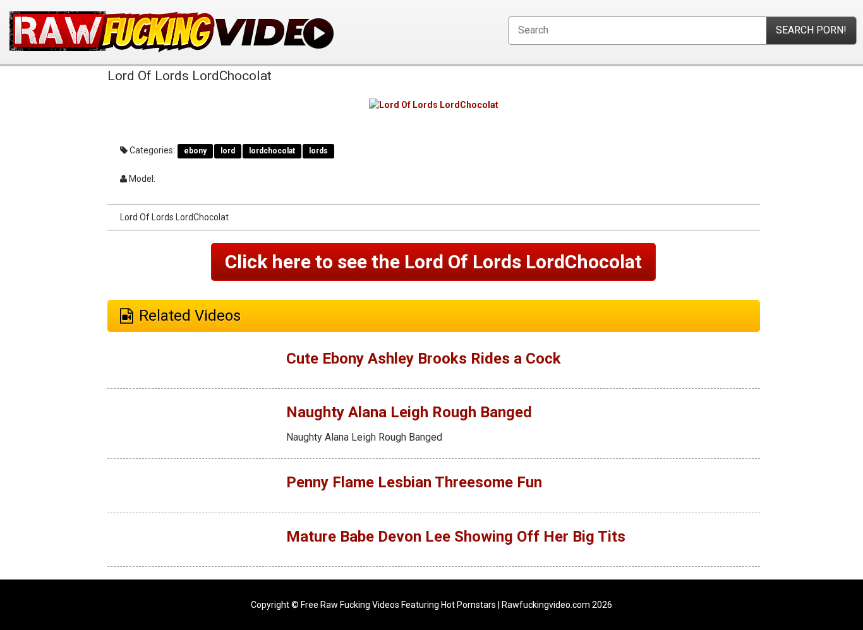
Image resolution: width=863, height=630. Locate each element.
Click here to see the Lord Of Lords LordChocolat (433, 262)
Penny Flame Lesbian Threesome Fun (414, 482)
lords (318, 150)
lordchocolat (272, 150)
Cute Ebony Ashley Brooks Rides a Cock (423, 358)
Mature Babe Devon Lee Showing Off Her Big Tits (455, 536)
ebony (195, 150)
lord (227, 150)
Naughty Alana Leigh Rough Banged (409, 412)
